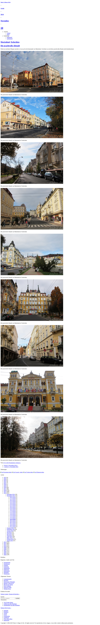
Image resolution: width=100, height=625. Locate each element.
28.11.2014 (13, 497)
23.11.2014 (13, 504)
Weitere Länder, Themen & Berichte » (10, 594)
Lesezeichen (7, 616)
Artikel (8, 33)
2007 (5, 550)
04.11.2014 (13, 525)
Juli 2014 (9, 532)
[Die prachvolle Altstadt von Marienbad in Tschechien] (32, 92)
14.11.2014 (13, 514)
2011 (5, 544)
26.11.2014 (13, 500)
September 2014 (11, 529)
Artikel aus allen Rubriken (10, 604)
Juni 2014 (9, 533)
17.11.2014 (13, 511)
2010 (5, 546)
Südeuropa (6, 569)
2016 (5, 490)
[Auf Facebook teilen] (5, 472)
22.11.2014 (13, 505)
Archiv (2, 8)
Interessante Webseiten (9, 582)
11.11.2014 (12, 518)
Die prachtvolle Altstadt (10, 46)
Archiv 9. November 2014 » (11, 465)
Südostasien (7, 571)
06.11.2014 (13, 522)
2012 (5, 543)
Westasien (6, 572)
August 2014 (10, 530)
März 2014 (9, 537)
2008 (5, 549)
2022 (5, 481)
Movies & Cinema (8, 584)
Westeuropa (7, 573)
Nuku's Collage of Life (5, 2)
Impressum (6, 620)
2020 (5, 484)
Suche (5, 614)
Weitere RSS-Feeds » (6, 608)
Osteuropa (6, 566)
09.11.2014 (13, 521)
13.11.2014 (13, 515)
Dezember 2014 (11, 494)
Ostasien (6, 565)
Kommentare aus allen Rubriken (12, 605)
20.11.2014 (13, 507)
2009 (5, 547)
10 (2, 28)
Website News (7, 589)
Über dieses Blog (8, 619)
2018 (5, 487)
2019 (5, 486)
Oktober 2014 (10, 528)
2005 (5, 553)
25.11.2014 (13, 501)
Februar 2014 (10, 539)
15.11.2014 (13, 512)
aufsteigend (9, 38)
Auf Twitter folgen (8, 602)
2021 (5, 483)
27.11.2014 (13, 498)
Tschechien (15, 42)
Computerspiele (7, 579)
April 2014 (9, 536)
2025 (5, 477)
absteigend (9, 37)
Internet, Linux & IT (9, 583)
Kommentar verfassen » (15, 462)
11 (5, 462)
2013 (5, 542)
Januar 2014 (10, 540)
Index (8, 34)
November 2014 (11, 495)
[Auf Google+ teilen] (17, 472)
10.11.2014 (13, 519)
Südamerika (7, 568)
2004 (5, 554)
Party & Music (7, 586)
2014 (2, 14)
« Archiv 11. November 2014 (11, 466)
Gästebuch (6, 617)
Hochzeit (6, 580)
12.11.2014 (13, 516)
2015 (5, 491)
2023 (5, 480)
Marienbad (5, 42)
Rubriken (6, 612)
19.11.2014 (13, 508)
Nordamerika (7, 562)
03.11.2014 (13, 526)
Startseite (6, 610)
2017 (5, 488)
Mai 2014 (9, 535)
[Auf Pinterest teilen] (38, 472)
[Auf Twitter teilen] (28, 472)
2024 (5, 479)
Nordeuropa (7, 564)
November (5, 21)
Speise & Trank (7, 587)
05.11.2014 (13, 523)
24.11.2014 (13, 502)
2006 (5, 551)
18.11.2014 (13, 509)
